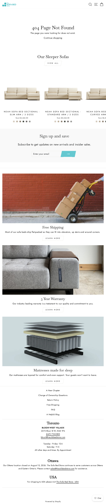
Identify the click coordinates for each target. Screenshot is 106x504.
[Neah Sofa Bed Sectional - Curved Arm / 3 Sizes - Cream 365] (97, 121)
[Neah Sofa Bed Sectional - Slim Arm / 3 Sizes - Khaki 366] (17, 121)
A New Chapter (53, 390)
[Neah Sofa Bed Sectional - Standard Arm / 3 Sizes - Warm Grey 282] (68, 121)
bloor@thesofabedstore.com (53, 437)
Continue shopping (53, 37)
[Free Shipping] (53, 198)
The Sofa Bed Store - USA (67, 481)
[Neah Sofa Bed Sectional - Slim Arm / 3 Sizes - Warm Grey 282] (27, 121)
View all (53, 63)
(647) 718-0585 (53, 434)
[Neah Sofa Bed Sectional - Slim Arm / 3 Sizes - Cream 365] (14, 121)
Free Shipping (53, 404)
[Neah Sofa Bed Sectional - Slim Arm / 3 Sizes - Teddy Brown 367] (20, 121)
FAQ (53, 409)
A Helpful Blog (53, 414)
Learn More (53, 238)
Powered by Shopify (53, 501)
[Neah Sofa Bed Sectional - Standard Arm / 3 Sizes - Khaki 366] (58, 121)
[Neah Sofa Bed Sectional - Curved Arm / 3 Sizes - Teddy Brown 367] (103, 121)
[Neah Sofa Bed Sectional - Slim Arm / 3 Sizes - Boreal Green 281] (23, 121)
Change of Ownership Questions (52, 395)
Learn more (53, 381)
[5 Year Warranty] (53, 270)
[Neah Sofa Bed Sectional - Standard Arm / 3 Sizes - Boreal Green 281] (65, 121)
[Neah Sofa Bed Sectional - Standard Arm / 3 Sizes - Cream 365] (55, 121)
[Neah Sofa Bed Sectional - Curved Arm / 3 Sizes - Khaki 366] (100, 121)
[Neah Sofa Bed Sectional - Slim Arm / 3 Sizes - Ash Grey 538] (30, 121)
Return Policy (53, 400)
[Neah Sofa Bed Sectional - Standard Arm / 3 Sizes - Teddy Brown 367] (62, 121)
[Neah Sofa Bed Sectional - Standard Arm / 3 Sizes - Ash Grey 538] (71, 121)
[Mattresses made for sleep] (53, 341)
